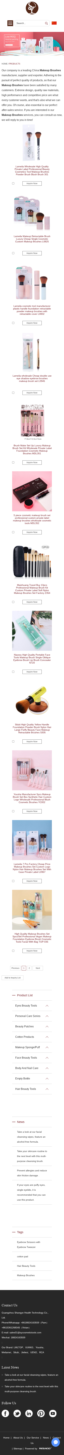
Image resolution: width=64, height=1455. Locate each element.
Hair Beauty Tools (25, 1089)
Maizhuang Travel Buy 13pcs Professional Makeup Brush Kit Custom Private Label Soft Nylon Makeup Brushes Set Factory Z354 (32, 589)
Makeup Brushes (26, 1275)
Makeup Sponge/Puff (27, 1047)
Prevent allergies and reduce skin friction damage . (32, 1173)
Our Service (33, 1437)
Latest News (10, 1367)
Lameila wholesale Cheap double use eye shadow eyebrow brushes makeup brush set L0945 (32, 378)
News (20, 1122)
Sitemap (17, 1448)
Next (2, 43)
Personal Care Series (27, 1016)
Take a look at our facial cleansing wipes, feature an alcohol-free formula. (31, 1137)
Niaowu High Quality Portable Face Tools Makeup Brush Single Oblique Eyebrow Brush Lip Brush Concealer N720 (32, 658)
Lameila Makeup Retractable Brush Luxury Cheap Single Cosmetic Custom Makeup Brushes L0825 (32, 239)
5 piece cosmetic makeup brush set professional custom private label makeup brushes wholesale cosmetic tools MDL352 (32, 519)
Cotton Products (24, 1036)
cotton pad (22, 1256)
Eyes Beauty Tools (26, 1005)
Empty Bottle (22, 1078)
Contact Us (9, 1305)
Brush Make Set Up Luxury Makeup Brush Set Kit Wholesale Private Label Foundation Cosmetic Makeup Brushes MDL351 (32, 449)
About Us (18, 1437)
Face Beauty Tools (26, 1057)
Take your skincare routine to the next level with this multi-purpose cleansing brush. (32, 1156)
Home (5, 64)
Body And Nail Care (26, 1068)
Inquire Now (32, 183)
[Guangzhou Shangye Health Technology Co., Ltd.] (32, 14)
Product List (25, 995)
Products (14, 64)
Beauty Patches (24, 1026)
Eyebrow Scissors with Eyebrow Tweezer (28, 1244)
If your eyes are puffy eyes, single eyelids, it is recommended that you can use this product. (31, 1192)
